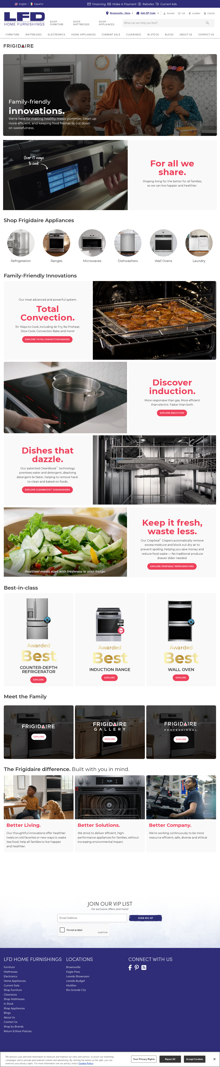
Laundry (199, 261)
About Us (186, 34)
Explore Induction (172, 413)
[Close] (214, 1059)
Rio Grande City (76, 990)
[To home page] (25, 19)
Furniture (12, 34)
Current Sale (111, 34)
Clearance (133, 34)
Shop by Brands (14, 1026)
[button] (21, 4)
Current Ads (168, 4)
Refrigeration (21, 261)
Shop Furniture (57, 23)
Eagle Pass (73, 971)
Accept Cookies (194, 1059)
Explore (38, 679)
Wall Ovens (163, 261)
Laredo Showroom (77, 976)
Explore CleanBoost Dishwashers (47, 489)
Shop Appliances (107, 23)
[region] (110, 1059)
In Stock (153, 34)
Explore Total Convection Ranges (47, 339)
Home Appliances (83, 34)
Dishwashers (128, 261)
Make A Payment (124, 4)
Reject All (170, 1059)
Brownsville (73, 967)
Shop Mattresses (81, 23)
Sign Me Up (145, 918)
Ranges (56, 261)
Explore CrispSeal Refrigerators (172, 566)
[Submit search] (207, 23)
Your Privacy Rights (144, 1059)
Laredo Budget (75, 980)
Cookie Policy (86, 1063)
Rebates (148, 4)
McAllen (71, 985)
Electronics (56, 34)
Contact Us (206, 34)
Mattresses (33, 34)
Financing (98, 4)
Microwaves (92, 261)
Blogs (169, 34)
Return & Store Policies (18, 1031)
